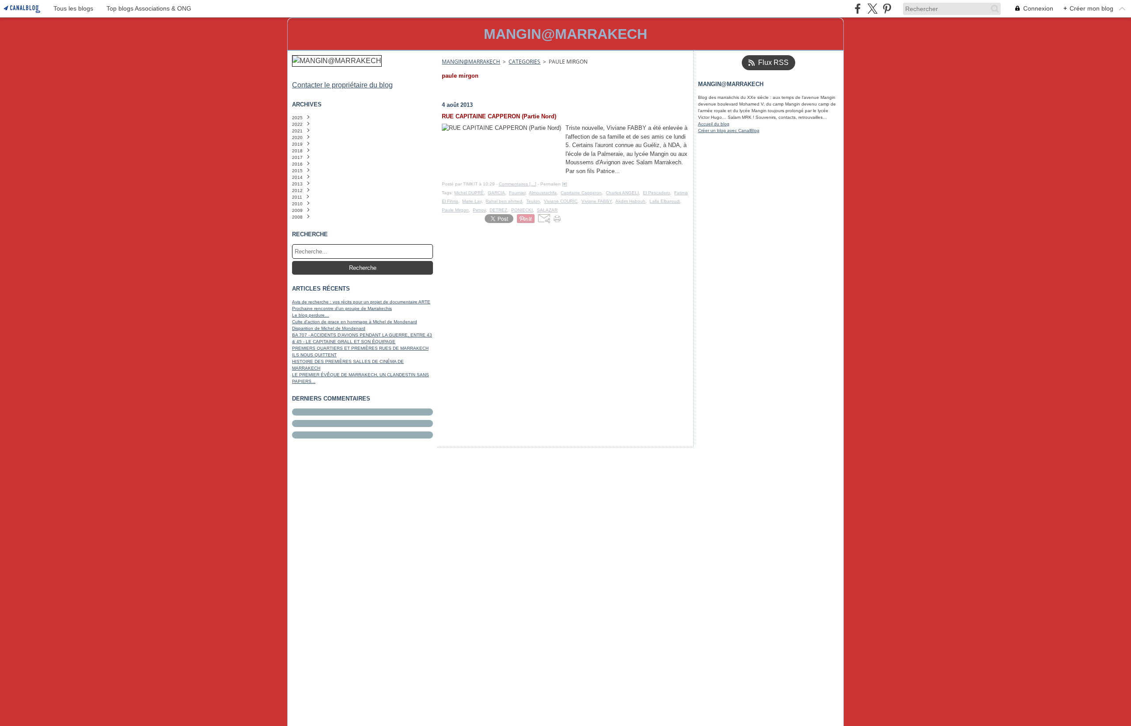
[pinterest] (886, 9)
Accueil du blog (713, 123)
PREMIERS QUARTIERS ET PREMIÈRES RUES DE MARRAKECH (360, 348)
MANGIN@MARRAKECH (471, 61)
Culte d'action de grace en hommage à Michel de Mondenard (354, 321)
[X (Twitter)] (872, 9)
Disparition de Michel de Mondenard (328, 328)
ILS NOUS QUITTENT (314, 354)
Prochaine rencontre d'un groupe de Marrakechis (342, 308)
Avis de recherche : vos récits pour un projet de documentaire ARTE (361, 301)
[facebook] (857, 9)
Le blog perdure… (310, 315)
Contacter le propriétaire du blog (342, 85)
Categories (524, 61)
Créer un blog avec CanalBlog (728, 130)
